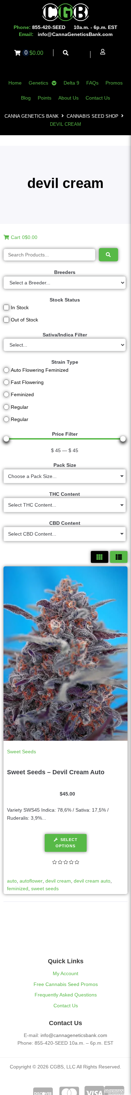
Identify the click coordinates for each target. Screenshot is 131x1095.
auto (12, 881)
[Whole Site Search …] (66, 53)
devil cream (58, 881)
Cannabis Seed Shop (92, 116)
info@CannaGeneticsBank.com (75, 34)
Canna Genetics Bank (32, 116)
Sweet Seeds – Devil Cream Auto (55, 772)
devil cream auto (92, 881)
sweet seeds (45, 888)
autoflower (31, 881)
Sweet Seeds (21, 751)
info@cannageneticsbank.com (74, 1035)
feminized (17, 888)
